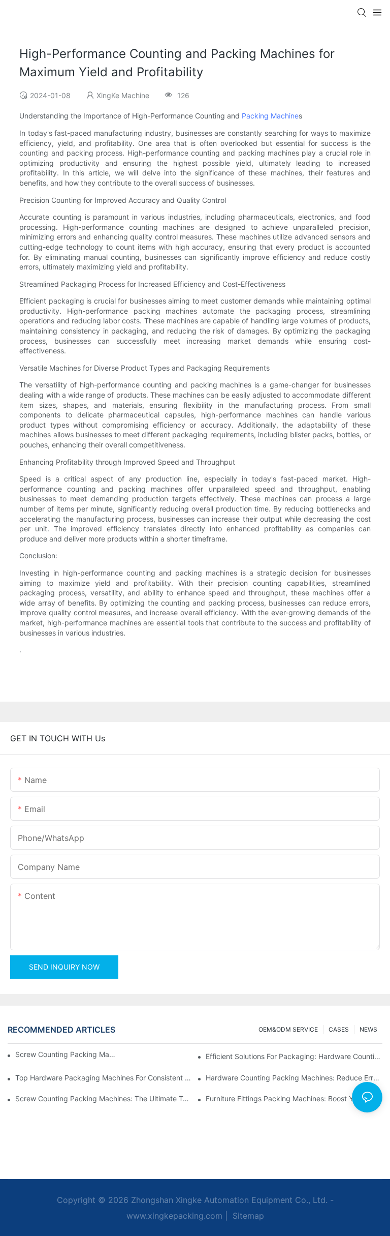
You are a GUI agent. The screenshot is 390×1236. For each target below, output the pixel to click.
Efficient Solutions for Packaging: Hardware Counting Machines (294, 1056)
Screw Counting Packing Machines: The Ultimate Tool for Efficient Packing (103, 1098)
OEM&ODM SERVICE (288, 1029)
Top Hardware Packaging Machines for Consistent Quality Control (103, 1077)
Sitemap (247, 1216)
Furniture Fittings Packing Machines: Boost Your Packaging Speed (294, 1098)
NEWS (368, 1029)
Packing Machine (270, 115)
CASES (339, 1029)
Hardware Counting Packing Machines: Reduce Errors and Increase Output (294, 1077)
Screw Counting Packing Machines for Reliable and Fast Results (66, 1054)
